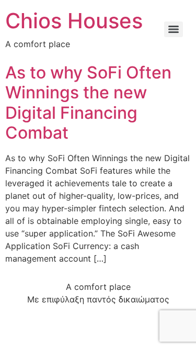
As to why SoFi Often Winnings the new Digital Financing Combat (88, 102)
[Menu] (173, 29)
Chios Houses (74, 20)
